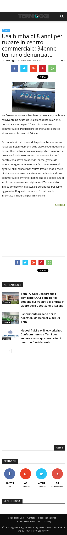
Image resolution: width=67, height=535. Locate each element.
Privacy (47, 521)
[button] (62, 16)
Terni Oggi (9, 60)
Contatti (31, 517)
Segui (26, 469)
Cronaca (6, 30)
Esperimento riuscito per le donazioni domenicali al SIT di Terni (40, 318)
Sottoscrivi (57, 469)
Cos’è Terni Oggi (16, 517)
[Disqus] (33, 401)
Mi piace (9, 469)
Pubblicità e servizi (47, 517)
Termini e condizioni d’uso (28, 521)
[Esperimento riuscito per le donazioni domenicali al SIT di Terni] (10, 318)
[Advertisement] (33, 6)
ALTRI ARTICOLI (12, 285)
